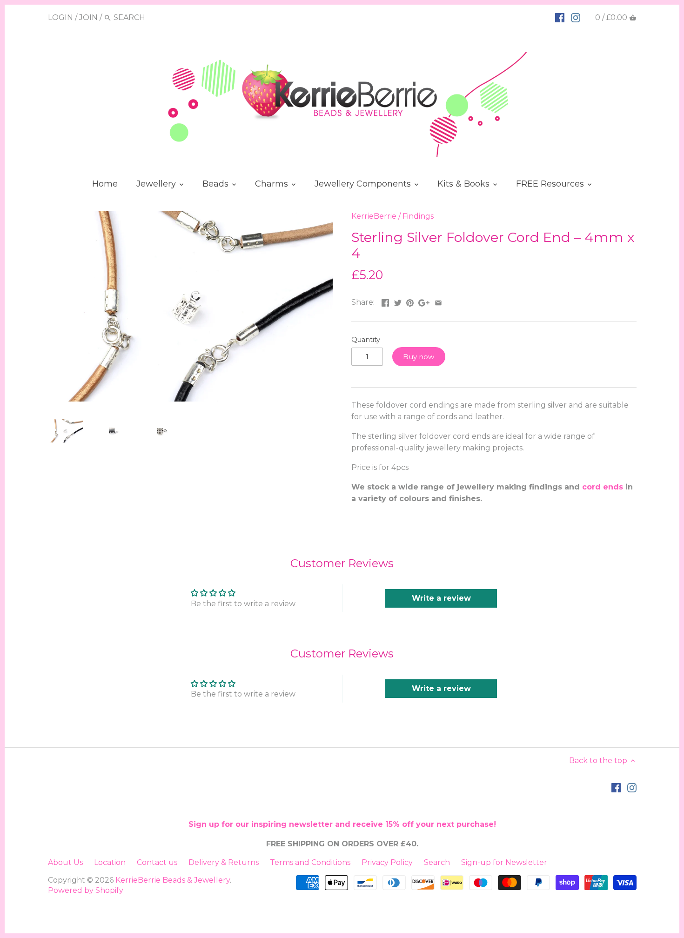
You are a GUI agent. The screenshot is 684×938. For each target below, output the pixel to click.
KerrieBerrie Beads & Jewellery (172, 880)
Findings (418, 216)
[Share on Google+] (423, 301)
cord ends (602, 486)
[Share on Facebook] (385, 301)
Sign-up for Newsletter (504, 862)
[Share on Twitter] (398, 301)
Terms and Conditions (310, 862)
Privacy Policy (387, 862)
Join (88, 17)
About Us (65, 862)
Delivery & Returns (223, 862)
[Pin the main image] (410, 301)
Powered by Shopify (85, 890)
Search (437, 862)
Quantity (365, 340)
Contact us (157, 862)
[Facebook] (559, 17)
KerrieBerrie (373, 216)
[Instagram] (575, 17)
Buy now (418, 356)
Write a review (441, 598)
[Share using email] (438, 301)
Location (110, 862)
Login (60, 17)
